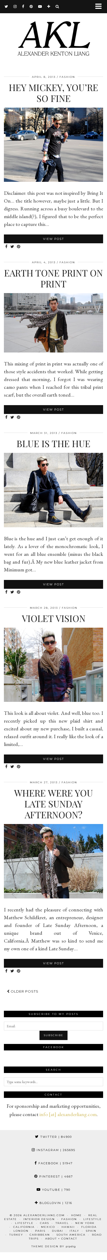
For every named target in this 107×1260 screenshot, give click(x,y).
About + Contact (61, 1238)
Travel (62, 1223)
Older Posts (24, 991)
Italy (74, 1231)
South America (70, 1234)
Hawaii (68, 1227)
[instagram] (15, 6)
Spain (91, 1231)
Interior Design (39, 1219)
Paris (40, 1231)
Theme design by (53, 1246)
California (24, 1227)
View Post (53, 239)
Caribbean (40, 1234)
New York (85, 1223)
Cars (44, 1223)
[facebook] (23, 6)
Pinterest (55, 1176)
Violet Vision (53, 618)
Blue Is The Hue (53, 443)
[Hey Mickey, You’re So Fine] (53, 180)
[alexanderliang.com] (53, 34)
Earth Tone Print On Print (53, 278)
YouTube (55, 1190)
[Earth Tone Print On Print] (53, 350)
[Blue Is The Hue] (53, 525)
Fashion (67, 77)
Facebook (55, 1163)
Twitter (55, 1137)
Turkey (16, 1234)
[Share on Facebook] (6, 247)
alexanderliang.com (44, 1215)
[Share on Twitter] (12, 247)
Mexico (48, 1227)
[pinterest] (31, 6)
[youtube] (40, 6)
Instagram (55, 1150)
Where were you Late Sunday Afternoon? (53, 804)
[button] (100, 6)
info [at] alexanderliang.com (68, 1114)
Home (76, 1215)
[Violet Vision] (53, 700)
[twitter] (6, 6)
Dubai (57, 1231)
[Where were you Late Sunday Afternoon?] (53, 896)
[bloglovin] (48, 6)
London (21, 1231)
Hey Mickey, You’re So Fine (53, 92)
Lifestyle (92, 1219)
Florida (89, 1227)
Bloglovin (55, 1203)
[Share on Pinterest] (19, 247)
